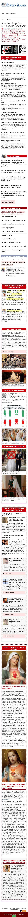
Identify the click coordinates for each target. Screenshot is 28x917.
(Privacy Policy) (21, 914)
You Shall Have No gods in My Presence (14, 220)
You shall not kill (7, 235)
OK (14, 916)
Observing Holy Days (8, 228)
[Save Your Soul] (14, 6)
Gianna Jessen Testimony (9, 112)
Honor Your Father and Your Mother (13, 231)
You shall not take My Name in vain (13, 224)
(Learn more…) (20, 443)
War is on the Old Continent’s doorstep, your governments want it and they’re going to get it (13, 178)
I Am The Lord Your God (9, 216)
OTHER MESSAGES (8, 202)
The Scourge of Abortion (8, 84)
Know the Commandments (12, 208)
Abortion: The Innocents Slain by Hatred (13, 92)
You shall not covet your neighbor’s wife (14, 246)
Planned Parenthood (7, 62)
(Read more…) (5, 799)
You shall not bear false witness (11, 242)
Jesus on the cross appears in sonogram (13, 122)
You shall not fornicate (9, 239)
